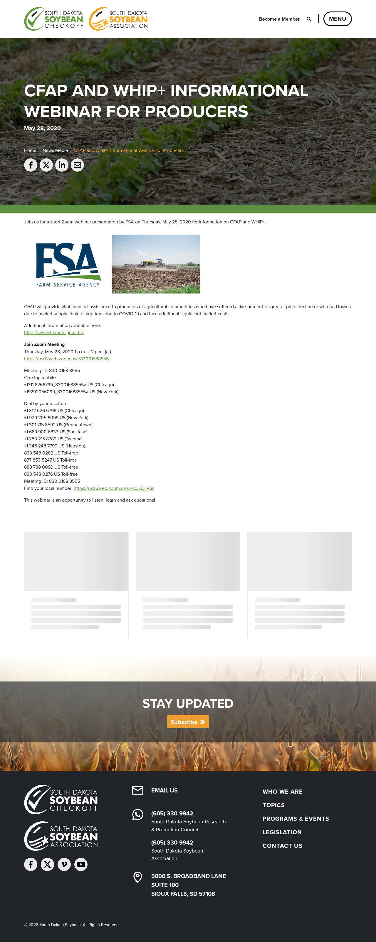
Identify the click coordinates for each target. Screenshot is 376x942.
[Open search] (308, 18)
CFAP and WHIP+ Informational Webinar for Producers (129, 150)
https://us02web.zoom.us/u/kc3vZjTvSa (114, 488)
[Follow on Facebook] (30, 864)
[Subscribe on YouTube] (81, 864)
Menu (337, 18)
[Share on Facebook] (30, 165)
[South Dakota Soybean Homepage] (86, 19)
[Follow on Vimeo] (64, 864)
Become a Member (279, 19)
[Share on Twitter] (46, 165)
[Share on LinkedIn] (61, 165)
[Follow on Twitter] (47, 864)
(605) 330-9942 (172, 813)
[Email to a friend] (77, 165)
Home (30, 150)
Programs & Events (296, 818)
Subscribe (184, 721)
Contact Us (283, 845)
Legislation (282, 832)
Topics (274, 805)
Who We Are (283, 791)
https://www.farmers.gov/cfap (54, 332)
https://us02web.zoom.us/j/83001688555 (66, 358)
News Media (55, 150)
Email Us (164, 790)
